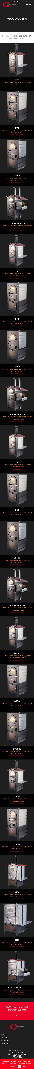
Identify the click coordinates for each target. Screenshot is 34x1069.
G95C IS (17, 749)
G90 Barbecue (17, 414)
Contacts (5, 1044)
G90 (17, 271)
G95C (17, 653)
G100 (17, 892)
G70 (17, 80)
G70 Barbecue (17, 223)
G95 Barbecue (17, 605)
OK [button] (19, 1066)
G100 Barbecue (17, 988)
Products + (6, 1041)
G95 (17, 462)
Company (5, 1038)
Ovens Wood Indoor (17, 39)
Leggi (23, 1066)
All (7, 36)
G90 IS (17, 367)
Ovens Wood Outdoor (21, 36)
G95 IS (17, 558)
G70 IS (17, 176)
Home (3, 1035)
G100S (17, 797)
